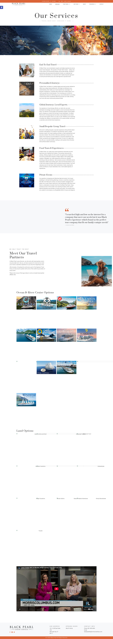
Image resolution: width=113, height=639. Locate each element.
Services (57, 4)
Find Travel (66, 4)
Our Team (76, 4)
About (84, 4)
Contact (102, 4)
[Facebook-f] (10, 632)
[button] (1, 7)
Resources (92, 4)
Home (50, 4)
